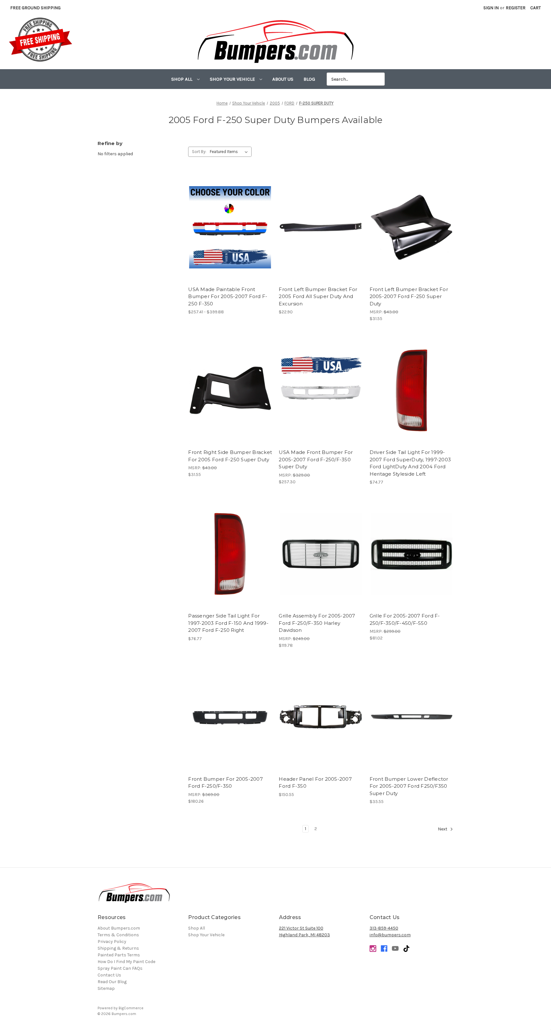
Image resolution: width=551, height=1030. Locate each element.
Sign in (491, 8)
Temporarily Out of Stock (230, 722)
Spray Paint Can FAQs (120, 968)
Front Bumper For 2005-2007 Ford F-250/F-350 (225, 782)
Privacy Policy (112, 941)
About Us (282, 79)
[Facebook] (384, 948)
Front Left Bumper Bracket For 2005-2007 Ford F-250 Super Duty (409, 296)
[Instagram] (373, 948)
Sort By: (199, 151)
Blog (309, 79)
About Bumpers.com (119, 928)
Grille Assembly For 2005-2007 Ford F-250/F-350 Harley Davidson (317, 623)
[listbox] (230, 152)
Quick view (230, 221)
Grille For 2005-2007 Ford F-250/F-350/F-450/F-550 (405, 619)
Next (443, 829)
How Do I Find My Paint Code (126, 961)
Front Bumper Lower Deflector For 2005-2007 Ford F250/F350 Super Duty (409, 786)
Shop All (182, 79)
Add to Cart (321, 233)
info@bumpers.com (390, 935)
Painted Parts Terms (119, 955)
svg (406, 948)
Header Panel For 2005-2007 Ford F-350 (315, 782)
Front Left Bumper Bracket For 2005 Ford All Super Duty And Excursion (318, 296)
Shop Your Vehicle (233, 79)
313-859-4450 (384, 928)
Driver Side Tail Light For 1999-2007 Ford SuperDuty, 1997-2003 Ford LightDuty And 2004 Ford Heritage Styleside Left (410, 463)
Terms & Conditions (118, 935)
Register (515, 8)
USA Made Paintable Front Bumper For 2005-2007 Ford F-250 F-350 (227, 296)
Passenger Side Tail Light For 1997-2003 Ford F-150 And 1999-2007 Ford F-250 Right (228, 623)
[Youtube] (395, 948)
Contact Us (109, 975)
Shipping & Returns (118, 948)
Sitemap (106, 988)
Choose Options (230, 233)
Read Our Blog (112, 981)
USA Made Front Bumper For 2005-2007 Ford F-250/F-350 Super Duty (316, 459)
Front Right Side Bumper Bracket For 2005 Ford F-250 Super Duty (230, 456)
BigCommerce (131, 1008)
